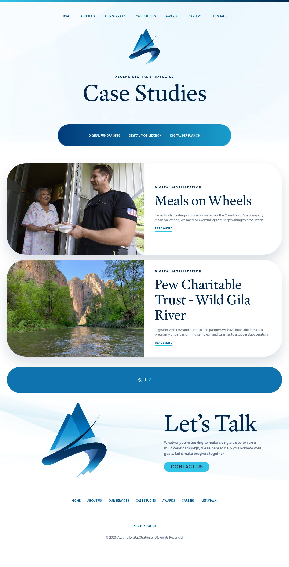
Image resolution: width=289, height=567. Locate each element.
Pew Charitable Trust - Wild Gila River (203, 299)
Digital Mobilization (145, 135)
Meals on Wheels (203, 200)
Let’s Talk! (220, 16)
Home (66, 16)
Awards (172, 16)
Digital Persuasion (185, 135)
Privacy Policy (144, 526)
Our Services (115, 16)
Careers (195, 16)
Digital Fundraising (104, 135)
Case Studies (146, 16)
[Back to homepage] (144, 47)
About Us (88, 16)
